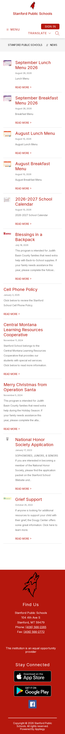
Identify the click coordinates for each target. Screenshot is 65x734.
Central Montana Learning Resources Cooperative (23, 329)
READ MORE (23, 87)
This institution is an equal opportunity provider (31, 649)
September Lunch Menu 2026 (33, 65)
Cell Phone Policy (20, 289)
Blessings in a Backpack (28, 237)
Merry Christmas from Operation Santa (25, 387)
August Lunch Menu (35, 133)
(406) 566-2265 (35, 627)
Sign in (50, 26)
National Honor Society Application (34, 442)
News (53, 44)
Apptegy (40, 729)
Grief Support (28, 499)
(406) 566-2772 (34, 632)
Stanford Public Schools (25, 44)
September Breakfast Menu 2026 (36, 100)
